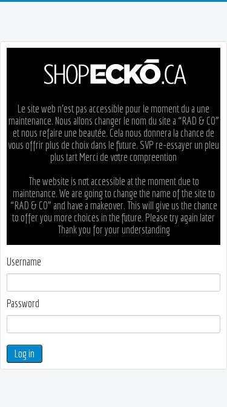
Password (23, 304)
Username (24, 262)
